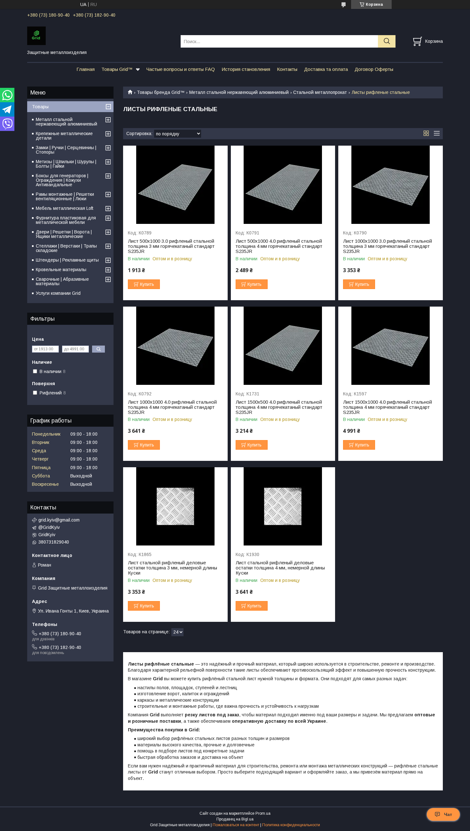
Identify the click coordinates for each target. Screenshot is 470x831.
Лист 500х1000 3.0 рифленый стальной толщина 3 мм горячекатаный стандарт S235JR (171, 246)
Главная (85, 69)
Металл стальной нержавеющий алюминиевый (239, 92)
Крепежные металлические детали (64, 136)
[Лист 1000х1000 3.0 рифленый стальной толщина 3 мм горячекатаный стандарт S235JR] (390, 185)
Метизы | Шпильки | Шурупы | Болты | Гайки (66, 164)
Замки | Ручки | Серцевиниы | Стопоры (66, 150)
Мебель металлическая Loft (64, 208)
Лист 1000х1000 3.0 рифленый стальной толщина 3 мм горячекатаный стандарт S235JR (387, 246)
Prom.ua (262, 813)
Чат (448, 814)
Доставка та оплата (326, 69)
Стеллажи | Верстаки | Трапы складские (66, 248)
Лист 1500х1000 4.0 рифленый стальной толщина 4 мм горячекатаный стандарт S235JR (387, 407)
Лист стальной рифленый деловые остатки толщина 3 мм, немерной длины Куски (172, 568)
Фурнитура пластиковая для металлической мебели (66, 220)
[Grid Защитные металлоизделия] (100, 35)
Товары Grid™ (117, 69)
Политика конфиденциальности (291, 825)
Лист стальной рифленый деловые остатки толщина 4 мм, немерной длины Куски (280, 568)
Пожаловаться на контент (236, 825)
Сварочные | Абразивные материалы (62, 281)
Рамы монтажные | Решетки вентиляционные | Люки (65, 196)
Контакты (287, 69)
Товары (40, 106)
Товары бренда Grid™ (160, 92)
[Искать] (387, 41)
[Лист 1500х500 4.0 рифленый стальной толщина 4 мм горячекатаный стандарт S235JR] (283, 346)
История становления (246, 69)
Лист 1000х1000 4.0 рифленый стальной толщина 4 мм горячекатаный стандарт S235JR (172, 407)
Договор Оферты (374, 69)
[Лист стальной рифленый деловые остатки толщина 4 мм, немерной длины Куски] (283, 506)
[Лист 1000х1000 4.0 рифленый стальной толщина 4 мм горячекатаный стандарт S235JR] (175, 346)
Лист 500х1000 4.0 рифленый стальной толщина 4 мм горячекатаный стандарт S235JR (279, 246)
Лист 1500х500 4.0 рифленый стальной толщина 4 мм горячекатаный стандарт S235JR (279, 407)
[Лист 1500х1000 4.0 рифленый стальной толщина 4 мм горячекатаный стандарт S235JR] (390, 346)
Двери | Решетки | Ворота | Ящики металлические (64, 234)
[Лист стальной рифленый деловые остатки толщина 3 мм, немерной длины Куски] (175, 506)
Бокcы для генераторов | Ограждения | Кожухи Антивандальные (62, 180)
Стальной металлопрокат (320, 92)
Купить (147, 284)
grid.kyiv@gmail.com (59, 519)
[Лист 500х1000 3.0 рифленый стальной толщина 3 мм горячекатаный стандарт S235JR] (175, 185)
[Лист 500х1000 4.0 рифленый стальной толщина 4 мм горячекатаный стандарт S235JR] (283, 185)
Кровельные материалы (61, 269)
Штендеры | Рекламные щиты (67, 260)
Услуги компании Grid (58, 293)
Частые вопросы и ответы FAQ (180, 69)
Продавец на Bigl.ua (235, 819)
